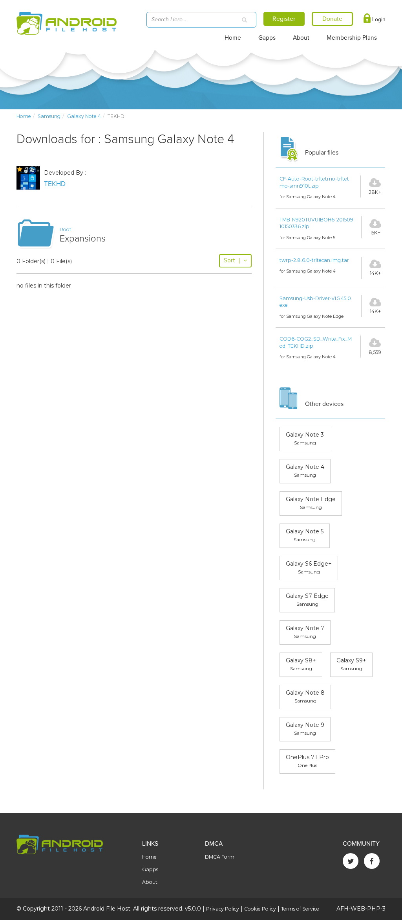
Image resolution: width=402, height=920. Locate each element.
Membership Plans (352, 37)
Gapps (267, 37)
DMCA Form (219, 857)
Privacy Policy (222, 909)
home (23, 116)
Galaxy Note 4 (84, 116)
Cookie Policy (260, 909)
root (65, 229)
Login (378, 19)
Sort (232, 260)
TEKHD (55, 184)
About (301, 37)
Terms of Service (300, 909)
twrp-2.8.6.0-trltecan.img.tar (314, 260)
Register (283, 18)
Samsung (49, 116)
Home (233, 37)
